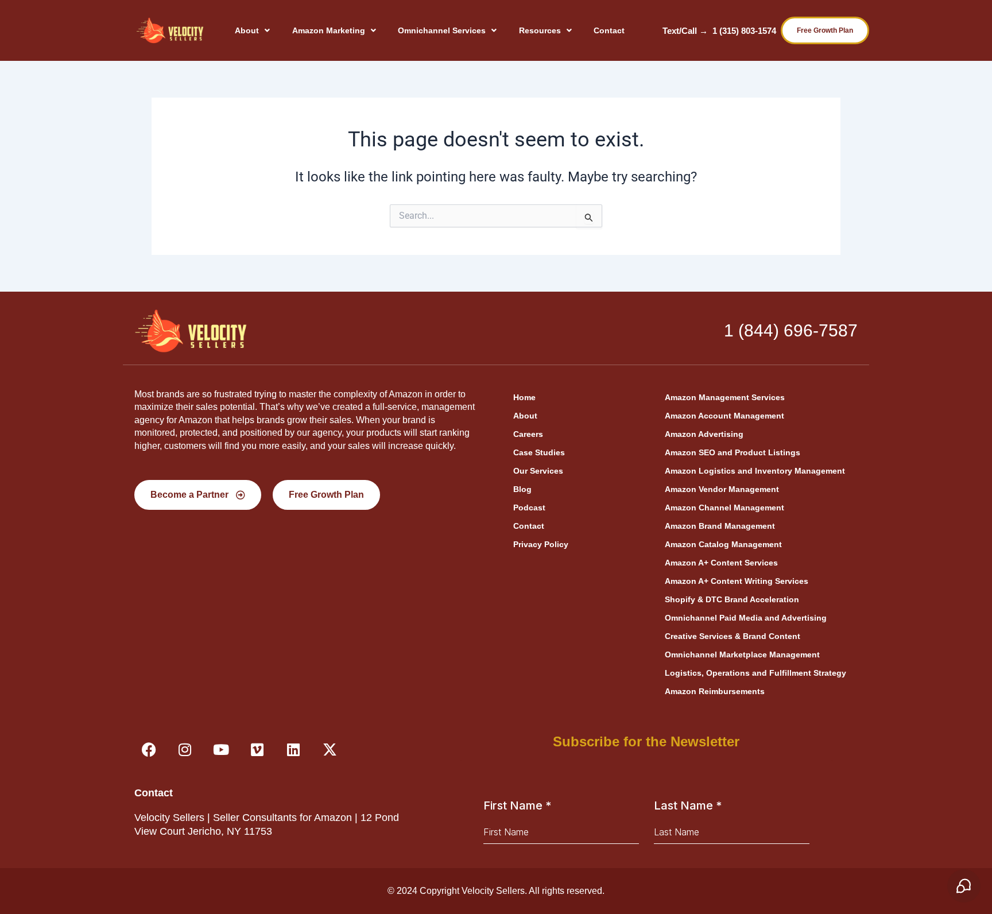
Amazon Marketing (328, 30)
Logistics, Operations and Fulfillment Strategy (755, 672)
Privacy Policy (540, 544)
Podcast (529, 507)
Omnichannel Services (442, 30)
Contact (609, 30)
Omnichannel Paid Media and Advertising (746, 617)
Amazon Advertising (704, 434)
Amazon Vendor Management (722, 489)
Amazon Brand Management (720, 525)
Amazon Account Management (724, 415)
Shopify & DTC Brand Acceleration (732, 599)
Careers (528, 434)
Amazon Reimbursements (715, 691)
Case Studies (539, 452)
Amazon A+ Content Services (721, 562)
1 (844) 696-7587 (791, 330)
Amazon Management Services (725, 397)
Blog (522, 489)
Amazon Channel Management (724, 507)
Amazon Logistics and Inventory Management (755, 470)
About (247, 30)
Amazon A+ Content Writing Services (736, 581)
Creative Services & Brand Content (732, 636)
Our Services (538, 470)
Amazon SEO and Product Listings (732, 452)
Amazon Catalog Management (723, 544)
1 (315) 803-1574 (744, 31)
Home (524, 397)
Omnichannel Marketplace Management (742, 654)
